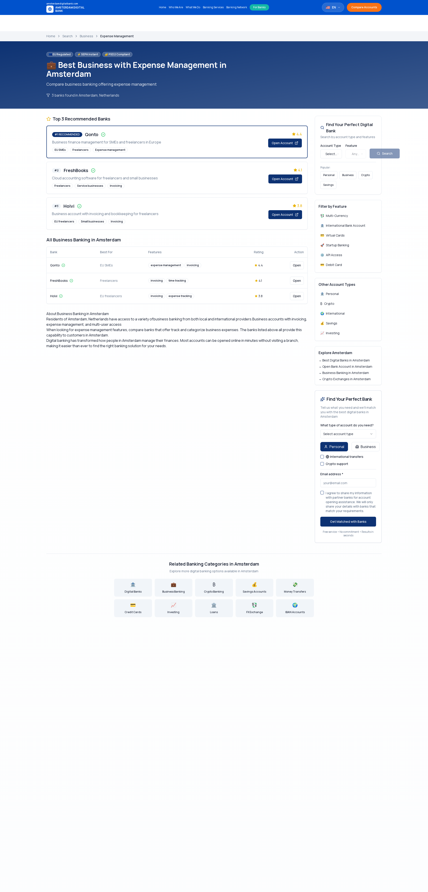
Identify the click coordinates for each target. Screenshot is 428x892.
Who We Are (176, 7)
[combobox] (331, 153)
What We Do (193, 7)
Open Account (282, 143)
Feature (351, 145)
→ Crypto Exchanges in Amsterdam (345, 379)
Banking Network (236, 7)
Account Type (330, 145)
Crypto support (337, 463)
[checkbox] (322, 456)
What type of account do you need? (347, 425)
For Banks (259, 7)
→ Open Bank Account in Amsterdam (345, 366)
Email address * (331, 474)
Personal (329, 175)
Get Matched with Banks (348, 521)
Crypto (365, 175)
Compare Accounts (364, 7)
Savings (328, 185)
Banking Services (213, 7)
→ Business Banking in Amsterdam (344, 373)
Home (162, 7)
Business (86, 36)
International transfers (346, 456)
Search (67, 36)
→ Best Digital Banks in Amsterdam (344, 360)
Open (297, 265)
